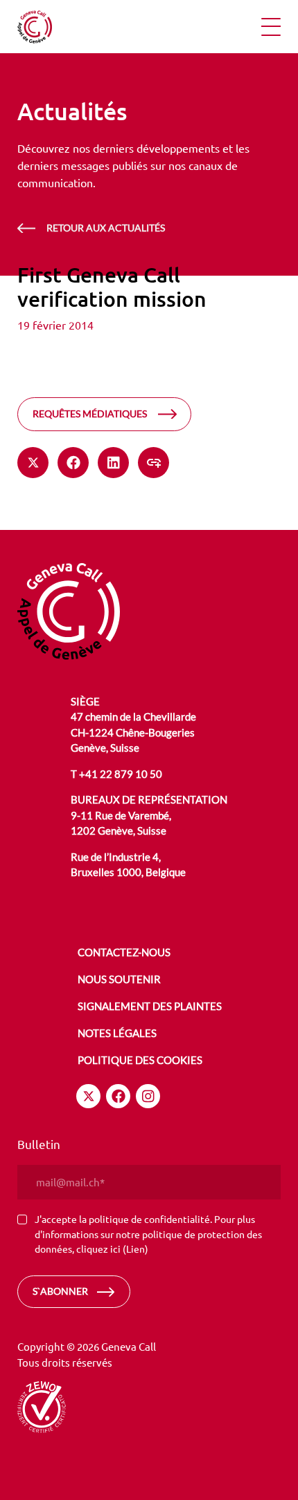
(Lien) (135, 1248)
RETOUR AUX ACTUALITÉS (105, 228)
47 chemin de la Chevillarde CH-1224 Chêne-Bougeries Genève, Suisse (133, 732)
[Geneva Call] (68, 609)
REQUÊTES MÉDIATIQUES (90, 413)
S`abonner (60, 1291)
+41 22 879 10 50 (120, 774)
